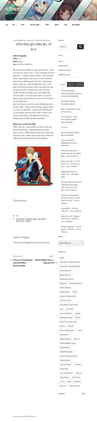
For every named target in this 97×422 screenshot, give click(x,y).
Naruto (70, 326)
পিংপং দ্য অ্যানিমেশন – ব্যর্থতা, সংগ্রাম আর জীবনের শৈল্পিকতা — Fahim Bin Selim (69, 119)
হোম (7, 25)
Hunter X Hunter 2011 (68, 296)
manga (77, 313)
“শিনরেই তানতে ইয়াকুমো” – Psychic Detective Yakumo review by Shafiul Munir (71, 93)
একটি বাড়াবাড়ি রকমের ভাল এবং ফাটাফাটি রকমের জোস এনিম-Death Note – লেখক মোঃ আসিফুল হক (71, 153)
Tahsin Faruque (42, 40)
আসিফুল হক (78, 373)
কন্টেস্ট (56, 25)
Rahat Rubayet (65, 339)
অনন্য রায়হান (77, 364)
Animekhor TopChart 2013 (70, 262)
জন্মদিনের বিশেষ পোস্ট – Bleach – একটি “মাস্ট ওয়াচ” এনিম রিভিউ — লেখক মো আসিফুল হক (71, 219)
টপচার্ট (47, 25)
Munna (62, 326)
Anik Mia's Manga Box (26, 219)
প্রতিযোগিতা (77, 382)
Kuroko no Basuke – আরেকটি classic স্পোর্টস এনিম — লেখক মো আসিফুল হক (71, 229)
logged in (28, 242)
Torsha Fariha (65, 360)
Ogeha (28, 221)
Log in (60, 61)
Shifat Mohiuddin (66, 352)
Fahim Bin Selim (76, 283)
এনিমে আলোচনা (76, 377)
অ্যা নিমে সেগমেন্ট (34, 25)
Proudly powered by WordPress (24, 416)
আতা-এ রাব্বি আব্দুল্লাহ (66, 373)
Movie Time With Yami (68, 322)
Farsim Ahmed (65, 288)
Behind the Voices (66, 279)
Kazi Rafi (69, 309)
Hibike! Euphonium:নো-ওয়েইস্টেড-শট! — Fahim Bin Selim (70, 174)
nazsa (79, 330)
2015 (62, 258)
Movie (77, 317)
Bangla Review (65, 275)
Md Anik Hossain (66, 317)
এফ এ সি (62, 382)
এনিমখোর (14, 9)
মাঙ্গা (17, 216)
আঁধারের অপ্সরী (64, 369)
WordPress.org (64, 75)
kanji (61, 309)
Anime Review (65, 271)
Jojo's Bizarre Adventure (69, 305)
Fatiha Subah (65, 292)
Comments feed (64, 70)
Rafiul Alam (64, 335)
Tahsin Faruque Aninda (68, 356)
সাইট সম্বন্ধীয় (76, 25)
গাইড (65, 25)
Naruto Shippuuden (67, 330)
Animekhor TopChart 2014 (70, 266)
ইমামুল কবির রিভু (64, 377)
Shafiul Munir (65, 347)
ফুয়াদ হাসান (63, 386)
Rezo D (76, 339)
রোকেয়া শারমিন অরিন (74, 386)
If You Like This (65, 300)
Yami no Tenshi (65, 364)
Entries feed (63, 66)
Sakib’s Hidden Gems (68, 343)
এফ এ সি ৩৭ (64, 127)
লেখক (22, 25)
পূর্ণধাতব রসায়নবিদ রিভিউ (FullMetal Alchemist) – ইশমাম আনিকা (69, 143)
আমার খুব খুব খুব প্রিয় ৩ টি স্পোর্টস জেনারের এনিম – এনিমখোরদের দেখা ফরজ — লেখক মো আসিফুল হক (70, 164)
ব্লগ (13, 25)
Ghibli (75, 292)
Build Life (63, 283)
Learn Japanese (66, 313)
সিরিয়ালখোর (61, 393)
